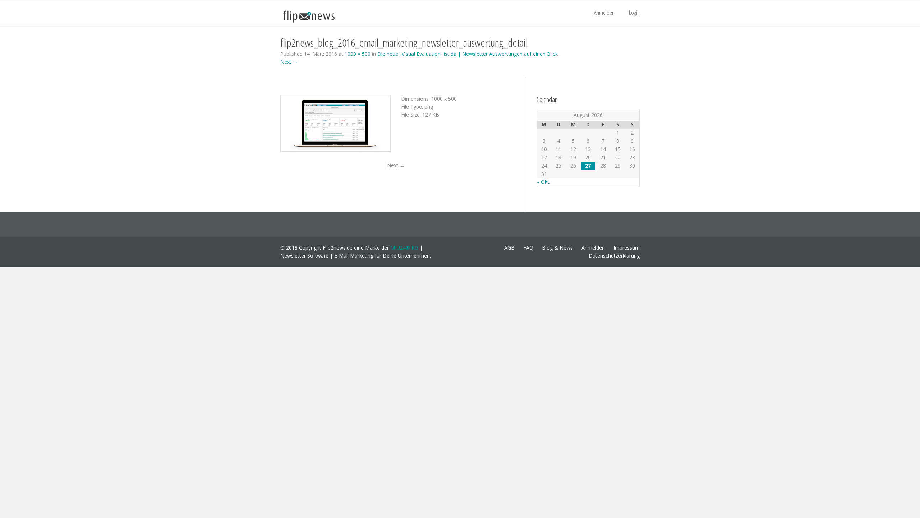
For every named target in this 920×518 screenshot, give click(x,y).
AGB (509, 247)
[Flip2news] (316, 16)
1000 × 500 (358, 53)
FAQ (528, 247)
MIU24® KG (404, 247)
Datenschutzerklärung (614, 255)
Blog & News (557, 247)
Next (396, 165)
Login (634, 12)
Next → (289, 61)
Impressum (626, 247)
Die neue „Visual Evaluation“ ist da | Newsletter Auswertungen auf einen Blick (467, 53)
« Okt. (543, 181)
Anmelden (604, 12)
